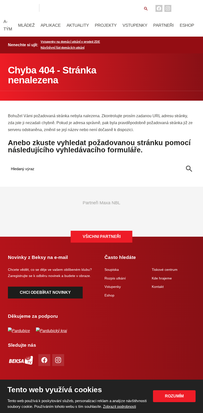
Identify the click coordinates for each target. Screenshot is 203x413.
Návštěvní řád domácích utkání (62, 47)
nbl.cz (51, 8)
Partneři (163, 25)
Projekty (106, 25)
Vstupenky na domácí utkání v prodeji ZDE (70, 42)
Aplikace (51, 25)
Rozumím (174, 396)
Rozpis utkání (115, 278)
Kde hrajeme (162, 278)
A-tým (7, 25)
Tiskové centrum (165, 270)
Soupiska (111, 270)
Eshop (187, 25)
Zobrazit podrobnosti (119, 406)
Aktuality (78, 25)
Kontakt (158, 287)
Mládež (26, 25)
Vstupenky (135, 25)
